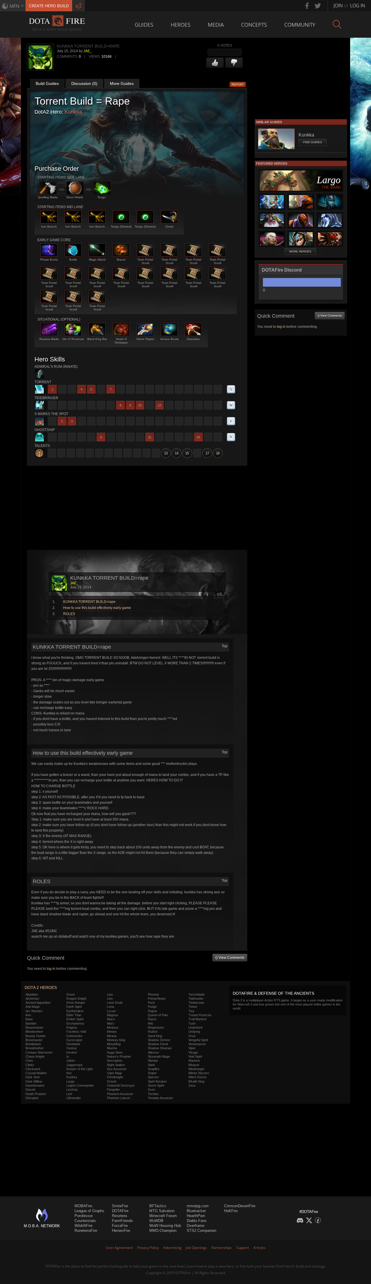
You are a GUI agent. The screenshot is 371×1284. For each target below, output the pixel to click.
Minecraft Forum (163, 1216)
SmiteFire (120, 1206)
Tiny (191, 1011)
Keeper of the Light (79, 1069)
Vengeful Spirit (198, 1040)
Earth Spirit (74, 1006)
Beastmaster (34, 1027)
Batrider (31, 1023)
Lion (110, 998)
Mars (110, 1023)
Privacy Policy (148, 1247)
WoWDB (156, 1220)
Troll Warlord (197, 1019)
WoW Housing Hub (165, 1225)
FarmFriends (122, 1220)
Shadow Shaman (160, 1048)
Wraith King (196, 1081)
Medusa (112, 1027)
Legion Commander (80, 1085)
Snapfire (153, 1069)
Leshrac (72, 1089)
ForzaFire (120, 1225)
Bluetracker (196, 1211)
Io (67, 1056)
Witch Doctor (197, 1077)
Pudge (152, 1006)
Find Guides (312, 142)
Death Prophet (36, 1094)
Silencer (153, 1052)
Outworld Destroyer (121, 1085)
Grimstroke (74, 1036)
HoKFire (231, 1211)
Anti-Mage (33, 1006)
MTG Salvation (161, 1211)
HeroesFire (121, 1230)
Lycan (111, 1011)
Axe (28, 1015)
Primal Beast (157, 998)
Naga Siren (115, 1052)
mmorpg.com (198, 1206)
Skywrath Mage (159, 1056)
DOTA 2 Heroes (41, 987)
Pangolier (113, 1089)
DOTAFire (120, 1211)
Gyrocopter (74, 1040)
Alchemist (32, 998)
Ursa (191, 1036)
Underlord (195, 1027)
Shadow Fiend (158, 1044)
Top (225, 646)
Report (238, 84)
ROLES (69, 614)
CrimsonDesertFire (239, 1206)
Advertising (172, 1247)
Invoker (71, 1052)
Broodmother (35, 1048)
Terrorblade (196, 994)
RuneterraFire (85, 1230)
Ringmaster (156, 1027)
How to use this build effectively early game (97, 608)
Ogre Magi (114, 1073)
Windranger (196, 1069)
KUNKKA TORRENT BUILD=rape (89, 602)
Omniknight (115, 1077)
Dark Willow (34, 1081)
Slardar (153, 1060)
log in (51, 969)
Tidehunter (195, 998)
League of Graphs (89, 1211)
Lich (69, 1094)
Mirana (112, 1036)
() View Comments (229, 958)
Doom (70, 994)
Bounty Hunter (36, 1036)
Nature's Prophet (119, 1056)
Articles (259, 1247)
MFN (14, 6)
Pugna (152, 1011)
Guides (144, 24)
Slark (151, 1065)
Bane (29, 1019)
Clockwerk (33, 1069)
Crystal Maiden (36, 1073)
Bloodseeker (34, 1031)
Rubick (153, 1031)
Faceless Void (76, 1031)
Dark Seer (33, 1077)
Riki (150, 1023)
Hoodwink (73, 1044)
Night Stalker (116, 1065)
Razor (152, 1019)
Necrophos (115, 1060)
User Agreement (119, 1247)
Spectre (153, 1077)
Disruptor (32, 1098)
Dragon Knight (76, 998)
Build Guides (47, 83)
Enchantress (75, 1023)
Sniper (152, 1073)
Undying (194, 1031)
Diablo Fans (197, 1220)
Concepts (254, 24)
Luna (110, 1006)
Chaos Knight (35, 1056)
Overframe (195, 1225)
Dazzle (30, 1089)
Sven (151, 1089)
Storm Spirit (156, 1085)
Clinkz (30, 1065)
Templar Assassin (160, 1098)
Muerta (112, 1048)
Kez (69, 1073)
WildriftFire (83, 1225)
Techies (153, 1094)
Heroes (180, 24)
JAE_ (87, 51)
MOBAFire (83, 1206)
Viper (192, 1048)
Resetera (119, 1216)
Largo (70, 1081)
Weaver (193, 1065)
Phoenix (153, 994)
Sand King (155, 1036)
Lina (110, 994)
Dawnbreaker (35, 1085)
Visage (193, 1052)
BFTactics (157, 1206)
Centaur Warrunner (39, 1052)
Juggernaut (74, 1065)
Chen (29, 1060)
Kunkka (73, 112)
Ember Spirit (74, 1019)
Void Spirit (195, 1056)
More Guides (122, 83)
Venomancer (197, 1044)
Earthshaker (75, 1011)
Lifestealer (73, 1098)
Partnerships (221, 1247)
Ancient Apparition (38, 1002)
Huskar (71, 1048)
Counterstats (85, 1220)
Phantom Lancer (118, 1098)
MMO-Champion (163, 1230)
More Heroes (300, 251)
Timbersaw (196, 1002)
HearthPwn (196, 1216)
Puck (151, 1002)
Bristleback (33, 1044)
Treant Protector (200, 1015)
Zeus (192, 1085)
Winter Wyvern (198, 1073)
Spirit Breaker (157, 1081)
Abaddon (32, 994)
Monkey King (116, 1040)
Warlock (194, 1060)
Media (216, 24)
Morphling (114, 1044)
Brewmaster (34, 1040)
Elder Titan (73, 1015)
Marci (111, 1019)
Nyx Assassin (116, 1069)
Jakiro (70, 1060)
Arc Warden (34, 1011)
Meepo (112, 1031)
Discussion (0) (84, 83)
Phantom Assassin (120, 1094)
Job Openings (196, 1247)
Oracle (112, 1081)
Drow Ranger (75, 1002)
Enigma (71, 1027)
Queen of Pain (158, 1015)
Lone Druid (114, 1002)
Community (299, 24)
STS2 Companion (201, 1230)
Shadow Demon (159, 1040)
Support (242, 1247)
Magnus (112, 1015)
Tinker (192, 1006)
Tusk (192, 1023)
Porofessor (83, 1216)
